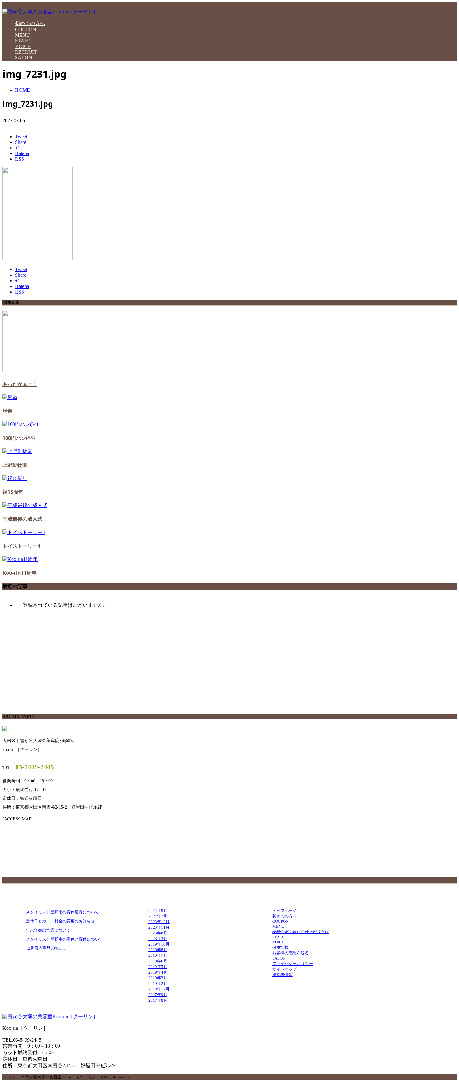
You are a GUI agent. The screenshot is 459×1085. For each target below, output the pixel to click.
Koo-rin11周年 (19, 572)
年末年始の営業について (48, 930)
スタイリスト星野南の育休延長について (62, 912)
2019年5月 (157, 966)
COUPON (25, 29)
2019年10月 (159, 944)
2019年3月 (157, 978)
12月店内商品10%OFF (46, 948)
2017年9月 (157, 994)
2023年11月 (159, 927)
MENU (22, 35)
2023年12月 (159, 921)
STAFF (22, 40)
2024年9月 (157, 910)
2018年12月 (159, 989)
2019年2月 (157, 983)
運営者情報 (282, 974)
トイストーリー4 (21, 545)
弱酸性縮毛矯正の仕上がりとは (300, 931)
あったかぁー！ (19, 384)
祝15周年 (12, 492)
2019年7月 (157, 955)
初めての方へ (30, 23)
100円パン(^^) (18, 438)
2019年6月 (157, 961)
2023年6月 (157, 933)
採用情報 (280, 947)
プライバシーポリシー (292, 963)
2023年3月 (157, 938)
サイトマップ (284, 969)
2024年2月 (157, 916)
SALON (23, 57)
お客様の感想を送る (290, 953)
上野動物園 (14, 464)
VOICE (23, 46)
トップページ (284, 910)
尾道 (7, 410)
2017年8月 (157, 1000)
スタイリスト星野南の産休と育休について (64, 939)
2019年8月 (157, 949)
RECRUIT (26, 52)
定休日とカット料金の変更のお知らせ (60, 921)
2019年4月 (157, 972)
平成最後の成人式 (22, 518)
